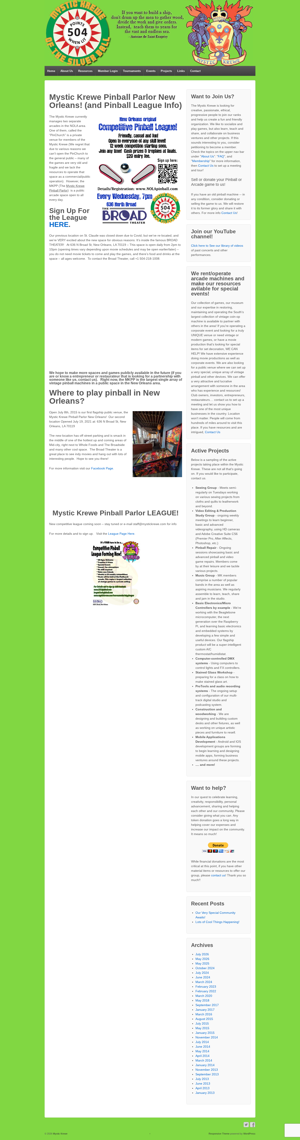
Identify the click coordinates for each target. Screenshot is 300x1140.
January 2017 (205, 1009)
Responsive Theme (219, 1133)
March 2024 (203, 982)
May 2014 (202, 1051)
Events (150, 71)
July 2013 (202, 1079)
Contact (195, 71)
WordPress (249, 1133)
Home (51, 71)
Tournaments (132, 71)
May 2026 (202, 959)
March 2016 (203, 1014)
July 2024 (202, 972)
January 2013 (205, 1092)
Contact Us (205, 165)
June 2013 (202, 1083)
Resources (85, 71)
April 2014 (202, 1056)
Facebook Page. (102, 468)
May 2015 (202, 1028)
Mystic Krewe (59, 1133)
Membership (201, 161)
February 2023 (205, 986)
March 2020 (203, 996)
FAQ (221, 156)
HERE (59, 224)
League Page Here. (121, 533)
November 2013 (206, 1069)
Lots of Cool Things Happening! (217, 922)
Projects (166, 71)
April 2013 (202, 1088)
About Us (66, 71)
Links (181, 71)
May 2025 (202, 963)
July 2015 (202, 1023)
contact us (218, 875)
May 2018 (202, 1000)
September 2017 (207, 1005)
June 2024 (202, 977)
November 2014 (206, 1037)
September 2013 (207, 1074)
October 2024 (205, 968)
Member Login (108, 71)
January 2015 (205, 1032)
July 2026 (202, 954)
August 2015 (204, 1019)
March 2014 (203, 1060)
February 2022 (205, 991)
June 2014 (202, 1046)
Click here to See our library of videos (217, 245)
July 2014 (202, 1042)
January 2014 (205, 1065)
